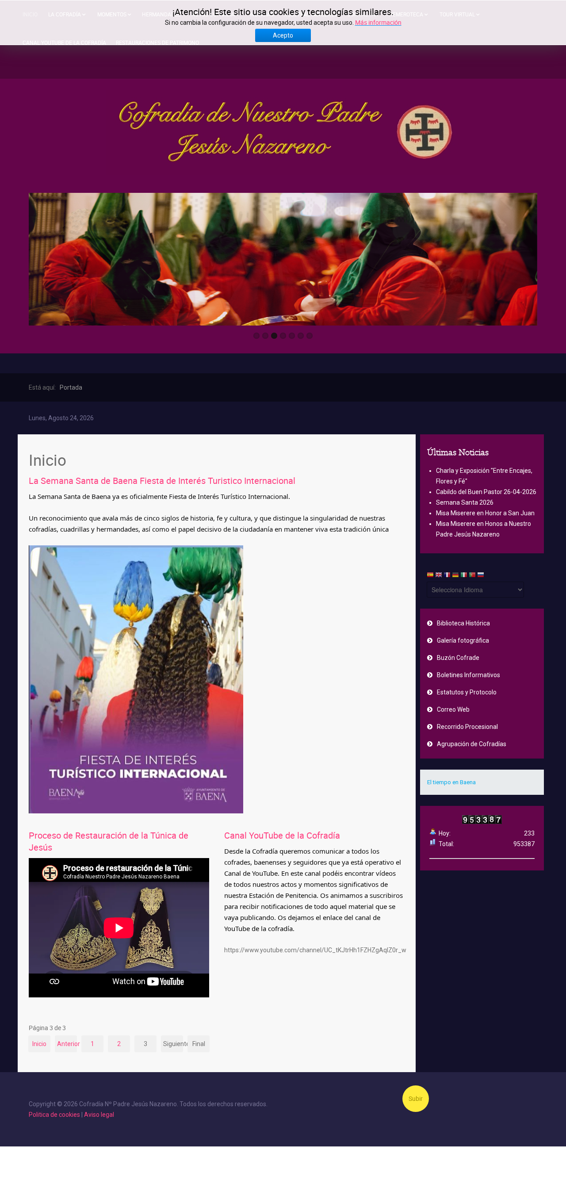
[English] (438, 576)
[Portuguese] (472, 576)
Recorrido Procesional (467, 726)
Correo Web (453, 709)
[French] (447, 576)
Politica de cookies (54, 1114)
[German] (455, 576)
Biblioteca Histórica (463, 623)
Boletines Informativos (468, 674)
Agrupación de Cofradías (471, 743)
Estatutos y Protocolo (467, 692)
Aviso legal (99, 1114)
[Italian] (463, 576)
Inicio (39, 1043)
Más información (378, 22)
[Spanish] (430, 576)
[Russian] (480, 576)
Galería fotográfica (463, 640)
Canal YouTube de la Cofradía (282, 835)
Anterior (67, 1043)
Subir (416, 1098)
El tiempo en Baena (451, 782)
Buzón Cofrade (458, 657)
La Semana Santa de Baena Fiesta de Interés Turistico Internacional (162, 481)
